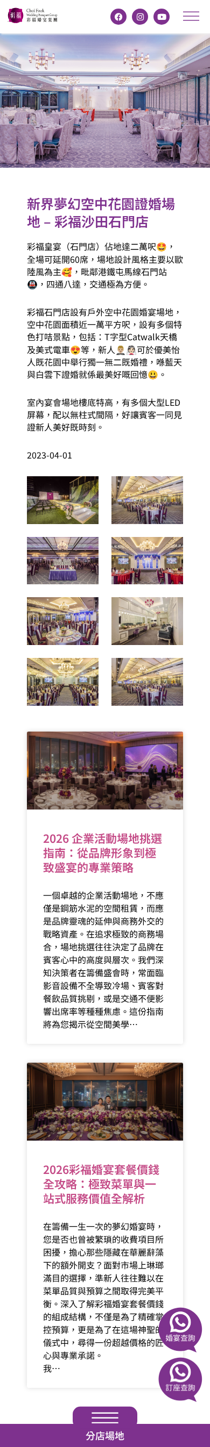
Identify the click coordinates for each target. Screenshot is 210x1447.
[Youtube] (161, 17)
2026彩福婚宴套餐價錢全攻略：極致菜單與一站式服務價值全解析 (101, 1184)
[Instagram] (140, 17)
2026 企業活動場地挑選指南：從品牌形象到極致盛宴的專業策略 (102, 853)
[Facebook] (118, 17)
